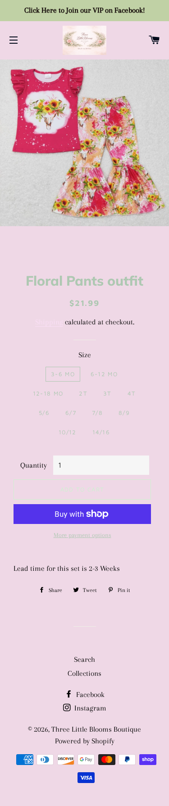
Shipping (49, 322)
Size (84, 355)
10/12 (68, 432)
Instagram (89, 708)
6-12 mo (104, 374)
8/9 (124, 412)
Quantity (33, 465)
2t (83, 393)
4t (132, 393)
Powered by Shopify (84, 741)
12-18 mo (48, 393)
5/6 (44, 412)
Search (84, 659)
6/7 (70, 412)
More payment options (82, 535)
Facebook (89, 694)
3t (107, 393)
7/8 (97, 412)
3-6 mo (63, 374)
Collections (84, 673)
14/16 (101, 432)
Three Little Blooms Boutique (96, 729)
